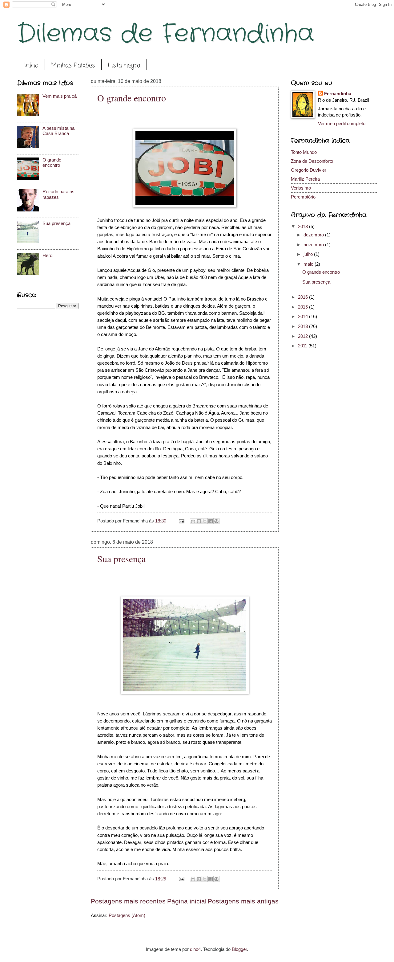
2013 (303, 326)
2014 (303, 316)
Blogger (239, 949)
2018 (303, 226)
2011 (303, 345)
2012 (303, 336)
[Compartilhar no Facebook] (210, 521)
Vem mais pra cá (59, 96)
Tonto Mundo (304, 152)
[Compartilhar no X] (205, 521)
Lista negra (124, 65)
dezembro (314, 234)
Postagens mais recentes (128, 901)
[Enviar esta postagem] (180, 520)
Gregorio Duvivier (308, 170)
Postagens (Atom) (127, 915)
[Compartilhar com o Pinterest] (216, 521)
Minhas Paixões (73, 65)
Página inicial (187, 901)
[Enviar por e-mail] (193, 521)
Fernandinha (337, 93)
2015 (303, 307)
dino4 (195, 949)
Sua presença (121, 558)
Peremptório (303, 196)
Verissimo (301, 188)
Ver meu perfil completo (341, 123)
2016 (303, 297)
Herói (47, 255)
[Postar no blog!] (199, 521)
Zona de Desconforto (312, 161)
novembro (314, 244)
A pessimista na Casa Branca (58, 131)
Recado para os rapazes (58, 194)
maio (309, 264)
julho (309, 254)
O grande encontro (131, 98)
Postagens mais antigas (243, 901)
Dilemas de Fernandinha (165, 33)
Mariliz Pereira (305, 179)
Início (31, 65)
